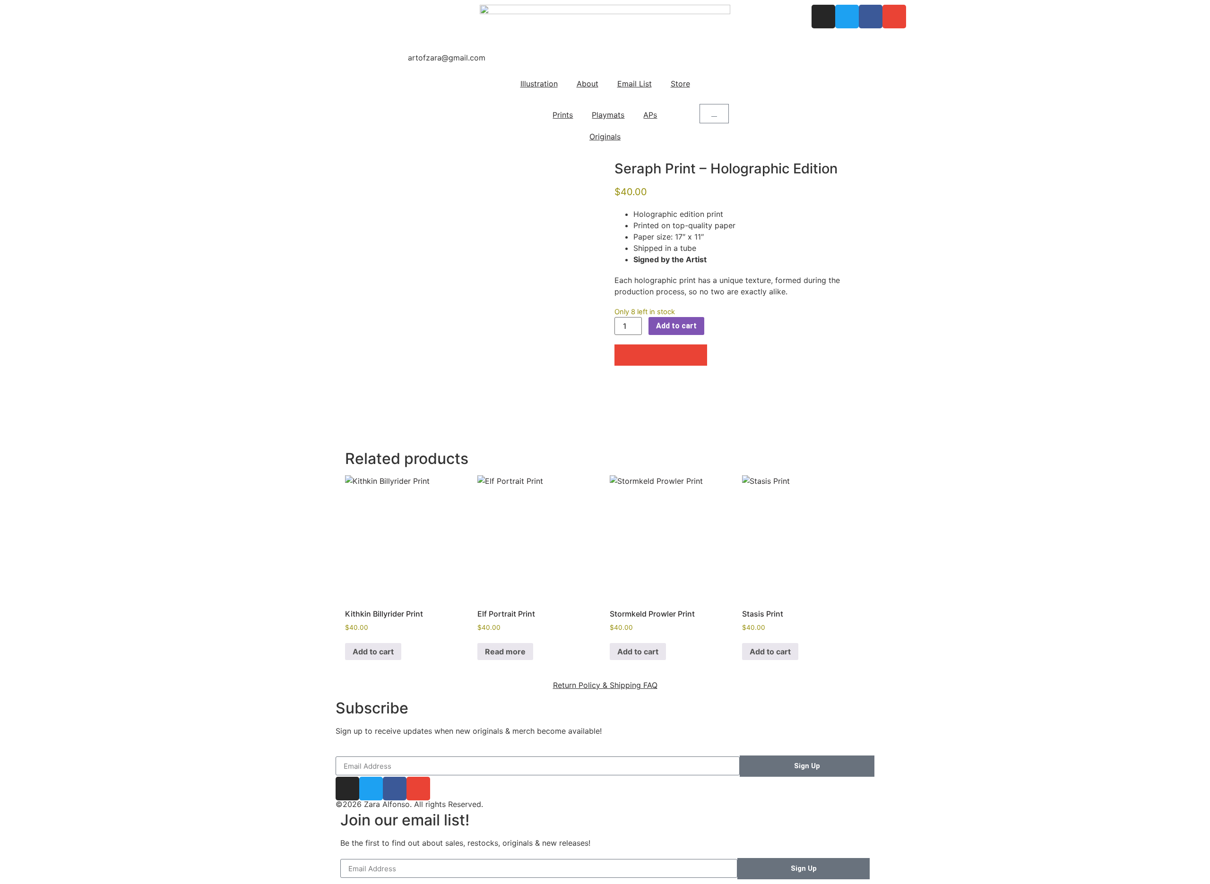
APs (650, 115)
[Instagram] (823, 16)
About (587, 83)
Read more (505, 651)
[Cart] (714, 113)
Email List (634, 83)
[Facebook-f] (870, 16)
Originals (605, 136)
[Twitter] (847, 16)
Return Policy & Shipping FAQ (605, 685)
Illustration (539, 83)
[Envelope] (894, 16)
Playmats (608, 115)
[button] (626, 355)
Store (680, 83)
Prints (563, 115)
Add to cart (676, 325)
